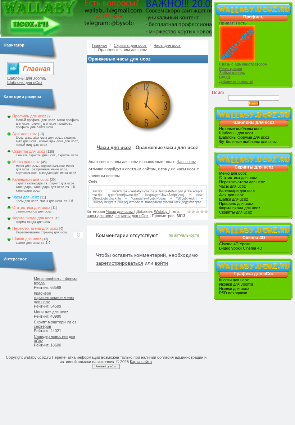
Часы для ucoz (25, 197)
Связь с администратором (243, 64)
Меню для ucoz (26, 162)
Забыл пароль (232, 73)
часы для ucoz (100, 216)
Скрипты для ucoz (28, 151)
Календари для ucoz (30, 179)
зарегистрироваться (119, 263)
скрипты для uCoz (132, 216)
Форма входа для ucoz (33, 218)
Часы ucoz (186, 162)
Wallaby (161, 211)
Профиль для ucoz (29, 116)
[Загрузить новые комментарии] (78, 235)
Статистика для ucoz (31, 207)
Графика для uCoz (254, 273)
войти (161, 263)
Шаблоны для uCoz (24, 82)
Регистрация (230, 68)
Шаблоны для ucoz (253, 122)
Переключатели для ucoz (35, 228)
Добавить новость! (236, 81)
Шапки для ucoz (26, 239)
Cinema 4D (253, 237)
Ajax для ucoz (24, 133)
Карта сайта (141, 361)
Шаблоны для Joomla (26, 78)
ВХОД (224, 77)
